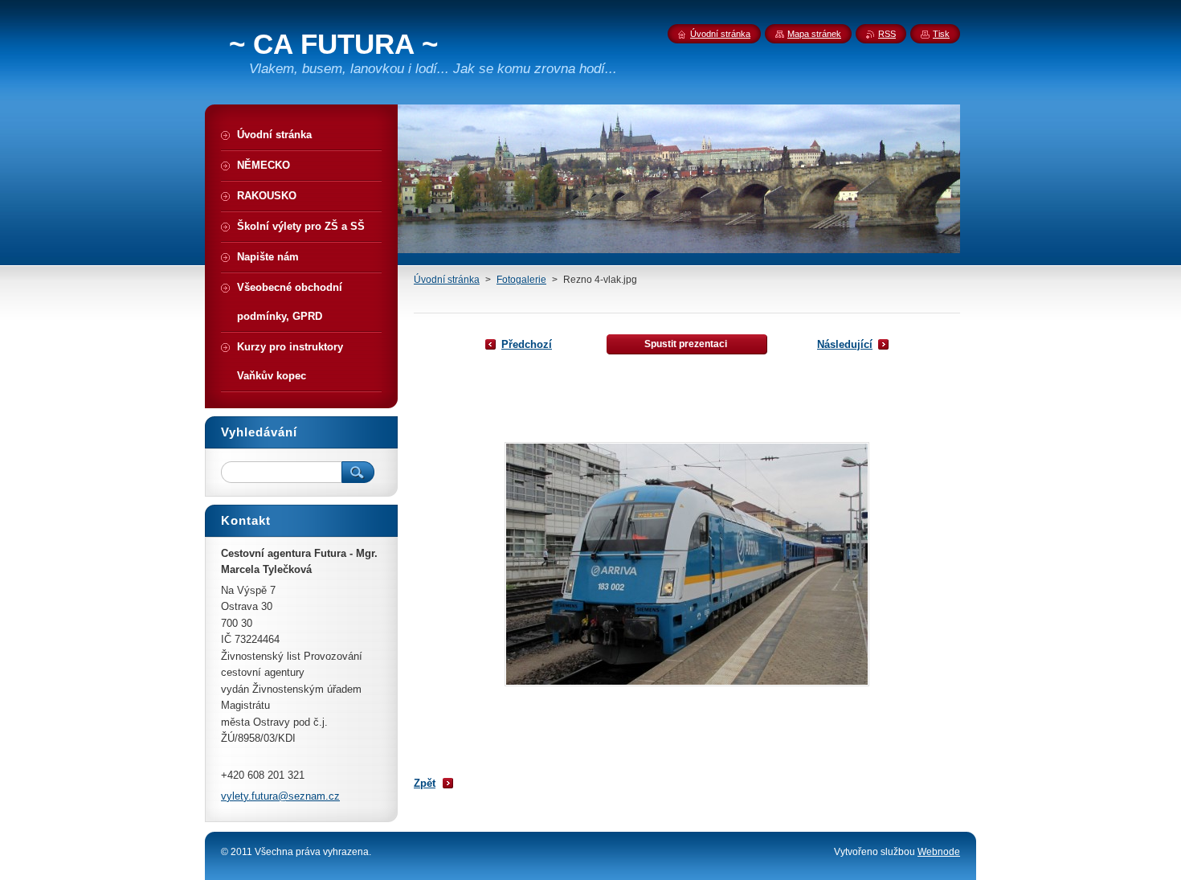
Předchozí (526, 344)
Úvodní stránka (447, 279)
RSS (887, 34)
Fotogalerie (521, 279)
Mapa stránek (814, 34)
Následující (844, 344)
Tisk (941, 34)
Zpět (424, 783)
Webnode (938, 852)
